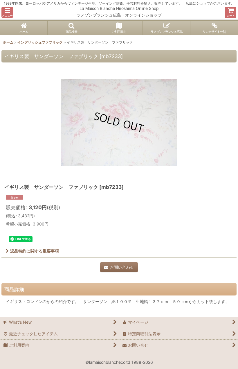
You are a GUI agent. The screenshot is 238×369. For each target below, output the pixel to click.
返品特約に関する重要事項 (34, 250)
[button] (7, 12)
